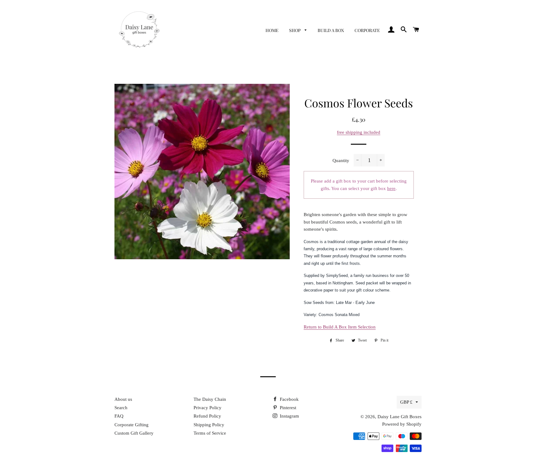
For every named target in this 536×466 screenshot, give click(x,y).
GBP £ (406, 402)
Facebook (289, 399)
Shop (295, 30)
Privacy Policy (207, 407)
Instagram (289, 416)
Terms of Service (210, 433)
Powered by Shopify (402, 424)
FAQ (118, 416)
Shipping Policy (209, 424)
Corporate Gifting (131, 424)
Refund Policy (207, 416)
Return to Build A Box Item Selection (340, 326)
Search (120, 407)
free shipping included (358, 132)
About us (123, 399)
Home (272, 30)
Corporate (367, 30)
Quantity (341, 160)
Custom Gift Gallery (134, 433)
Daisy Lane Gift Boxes (399, 416)
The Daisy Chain (210, 399)
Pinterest (287, 407)
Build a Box (331, 30)
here (391, 188)
